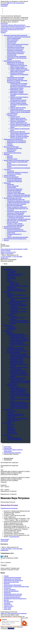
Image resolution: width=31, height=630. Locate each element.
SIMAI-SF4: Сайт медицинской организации (13, 613)
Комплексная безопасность (12, 597)
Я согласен (4, 628)
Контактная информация (11, 591)
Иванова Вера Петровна (9, 505)
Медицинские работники (11, 582)
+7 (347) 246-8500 (6, 548)
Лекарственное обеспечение (12, 585)
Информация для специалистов (13, 580)
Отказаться (11, 628)
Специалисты (8, 604)
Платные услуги (8, 606)
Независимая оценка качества (13, 594)
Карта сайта (7, 609)
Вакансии (6, 583)
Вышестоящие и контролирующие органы (16, 586)
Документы (7, 588)
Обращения (7, 592)
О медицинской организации (12, 577)
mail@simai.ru (4, 550)
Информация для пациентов (12, 579)
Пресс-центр (7, 607)
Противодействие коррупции (12, 595)
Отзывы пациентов (9, 589)
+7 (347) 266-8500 (17, 548)
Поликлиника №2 (14, 536)
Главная (6, 576)
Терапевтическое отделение (9, 508)
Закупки (6, 600)
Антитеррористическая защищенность (15, 598)
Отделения (7, 603)
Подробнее (4, 6)
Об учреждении (8, 601)
